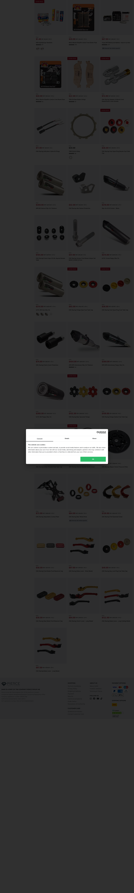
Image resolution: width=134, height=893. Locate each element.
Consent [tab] (39, 438)
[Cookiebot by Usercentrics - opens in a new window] (98, 432)
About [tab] (94, 438)
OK (93, 459)
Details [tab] (67, 438)
